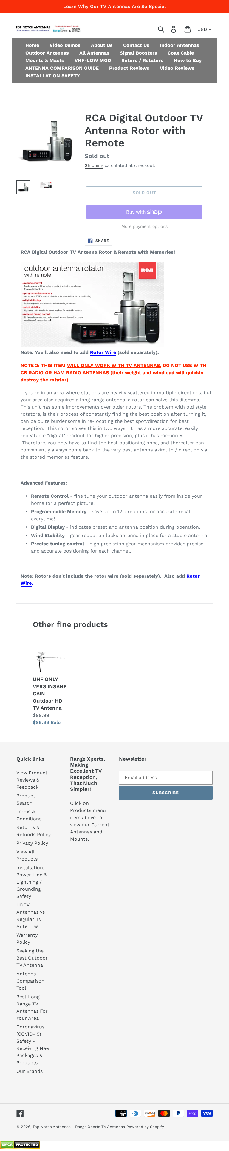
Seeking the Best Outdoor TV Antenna (32, 958)
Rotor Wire (103, 352)
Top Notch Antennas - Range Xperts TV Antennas (79, 1126)
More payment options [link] (144, 226)
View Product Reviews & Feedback (31, 780)
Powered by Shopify (145, 1126)
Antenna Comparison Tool (30, 981)
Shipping (94, 165)
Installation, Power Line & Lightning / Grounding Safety (31, 882)
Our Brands (29, 1071)
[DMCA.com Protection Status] (20, 1147)
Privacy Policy (32, 843)
